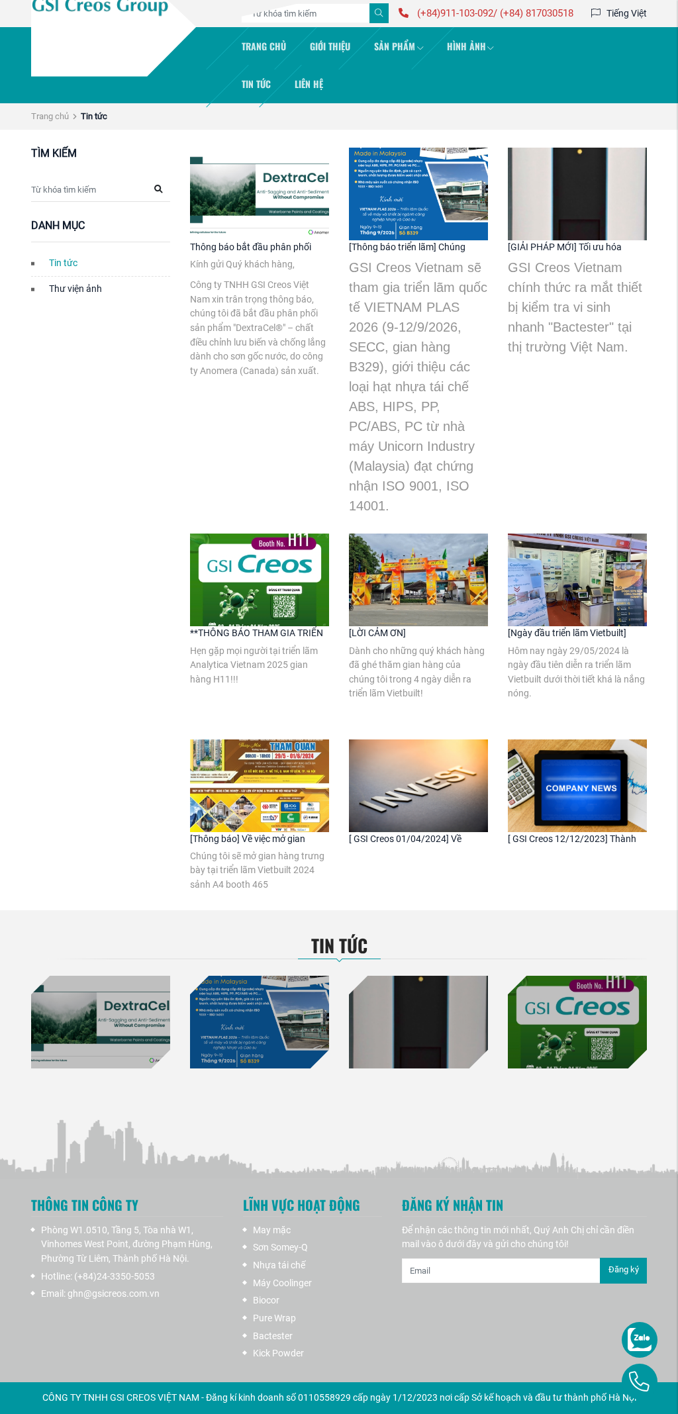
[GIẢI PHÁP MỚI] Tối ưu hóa (565, 247)
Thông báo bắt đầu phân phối (250, 247)
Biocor (266, 1300)
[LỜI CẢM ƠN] (377, 633)
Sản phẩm (394, 46)
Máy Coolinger (282, 1283)
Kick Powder (278, 1353)
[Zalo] (615, 1331)
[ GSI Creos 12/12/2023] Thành (572, 839)
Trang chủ (264, 46)
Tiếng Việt (626, 13)
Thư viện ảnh (75, 289)
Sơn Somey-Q (280, 1247)
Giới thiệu (330, 46)
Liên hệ (309, 84)
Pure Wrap (274, 1318)
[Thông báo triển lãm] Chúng (407, 247)
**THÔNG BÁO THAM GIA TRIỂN (256, 633)
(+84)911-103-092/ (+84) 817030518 (493, 13)
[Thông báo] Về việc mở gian (247, 839)
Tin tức (256, 84)
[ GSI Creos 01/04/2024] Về (405, 839)
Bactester (273, 1336)
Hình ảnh (466, 46)
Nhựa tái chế (279, 1265)
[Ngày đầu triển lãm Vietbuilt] (567, 633)
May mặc (272, 1230)
